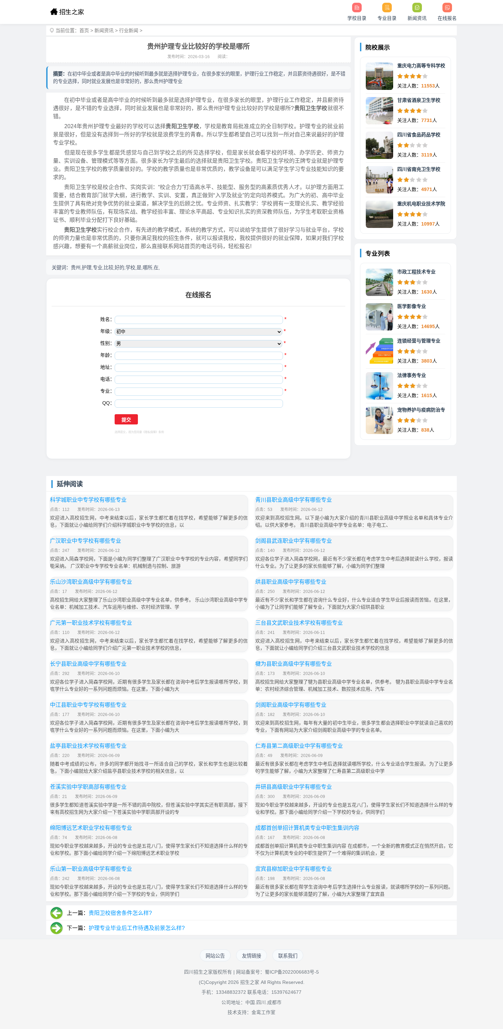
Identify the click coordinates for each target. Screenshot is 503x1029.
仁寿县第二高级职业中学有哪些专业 (299, 746)
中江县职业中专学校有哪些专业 (88, 705)
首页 (84, 30)
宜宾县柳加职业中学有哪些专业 (293, 869)
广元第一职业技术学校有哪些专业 (91, 623)
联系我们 (287, 956)
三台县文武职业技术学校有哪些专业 (299, 623)
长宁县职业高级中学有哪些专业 (88, 664)
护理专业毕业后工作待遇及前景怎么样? (137, 928)
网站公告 (215, 956)
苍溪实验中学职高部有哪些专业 (88, 787)
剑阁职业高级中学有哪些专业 (290, 705)
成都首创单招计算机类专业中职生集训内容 (307, 828)
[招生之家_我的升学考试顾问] (67, 11)
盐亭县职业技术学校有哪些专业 (88, 746)
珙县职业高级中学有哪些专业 (290, 582)
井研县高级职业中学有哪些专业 (293, 787)
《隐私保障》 (150, 432)
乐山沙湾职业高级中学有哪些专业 (91, 582)
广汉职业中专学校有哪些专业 (85, 541)
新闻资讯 (104, 30)
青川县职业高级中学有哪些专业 (293, 500)
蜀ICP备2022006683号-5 (292, 972)
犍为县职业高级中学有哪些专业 (293, 664)
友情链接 (251, 956)
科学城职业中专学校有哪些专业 (88, 500)
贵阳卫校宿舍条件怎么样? (120, 913)
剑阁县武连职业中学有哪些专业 (293, 541)
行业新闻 (128, 30)
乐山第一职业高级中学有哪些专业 (91, 869)
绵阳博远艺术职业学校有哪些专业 (91, 828)
